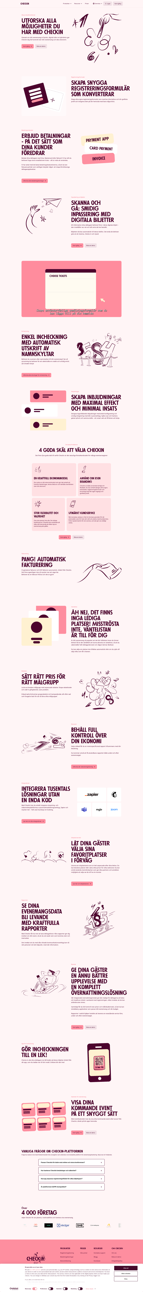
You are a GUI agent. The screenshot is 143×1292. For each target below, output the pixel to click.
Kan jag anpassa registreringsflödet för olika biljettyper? (61, 1179)
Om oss (114, 1253)
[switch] (50, 1288)
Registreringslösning (67, 1253)
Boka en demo (116, 1257)
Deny (125, 1279)
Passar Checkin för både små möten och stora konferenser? (63, 1162)
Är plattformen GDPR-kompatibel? (53, 1187)
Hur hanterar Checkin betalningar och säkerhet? (58, 1170)
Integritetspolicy (117, 1261)
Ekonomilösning (65, 1261)
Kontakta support (99, 1253)
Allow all (125, 1268)
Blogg (95, 1257)
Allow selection (125, 1273)
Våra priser (83, 1253)
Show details (89, 1288)
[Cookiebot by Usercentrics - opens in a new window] (14, 1289)
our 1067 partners (35, 1269)
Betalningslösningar (66, 1257)
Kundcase (97, 1261)
